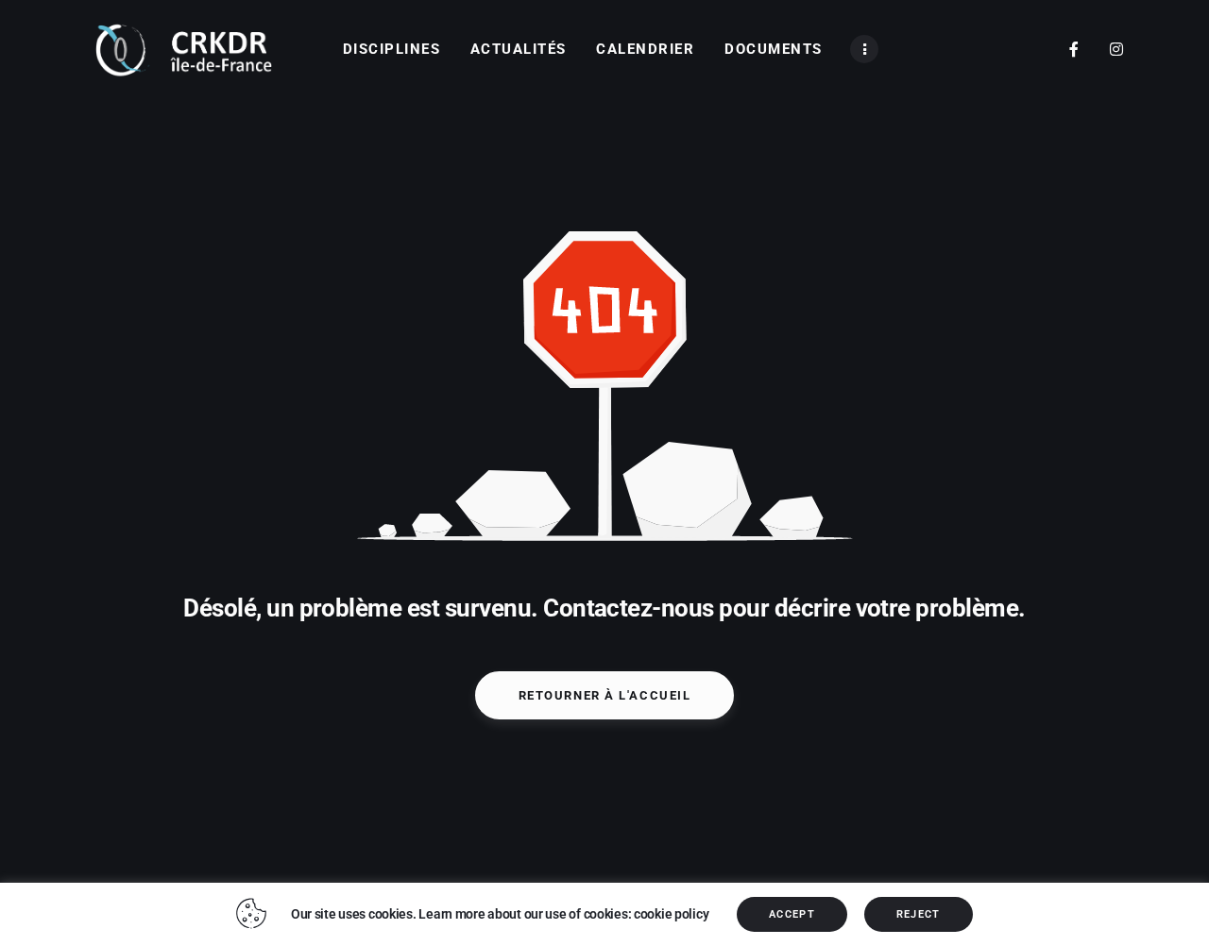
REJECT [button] (918, 914)
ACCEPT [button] (792, 914)
